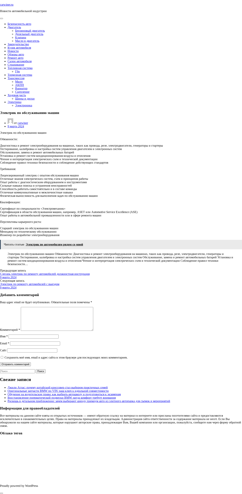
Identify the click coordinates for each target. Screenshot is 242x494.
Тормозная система (20, 74)
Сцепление (22, 91)
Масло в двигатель (27, 40)
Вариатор (21, 88)
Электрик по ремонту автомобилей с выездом (29, 284)
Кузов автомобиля (19, 47)
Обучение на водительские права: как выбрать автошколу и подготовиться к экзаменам (64, 394)
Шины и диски (25, 98)
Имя (4, 336)
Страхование (16, 64)
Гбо (17, 71)
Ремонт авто (15, 57)
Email (4, 343)
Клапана (20, 37)
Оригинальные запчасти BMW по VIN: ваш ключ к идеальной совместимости (58, 390)
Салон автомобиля (20, 61)
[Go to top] (1, 493)
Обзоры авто (16, 54)
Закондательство (18, 44)
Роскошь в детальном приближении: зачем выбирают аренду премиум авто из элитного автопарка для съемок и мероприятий (89, 401)
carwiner (23, 123)
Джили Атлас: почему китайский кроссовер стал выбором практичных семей (58, 387)
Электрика (14, 102)
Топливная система (20, 68)
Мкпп (19, 81)
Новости (13, 51)
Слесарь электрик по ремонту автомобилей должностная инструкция (45, 273)
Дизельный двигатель (29, 34)
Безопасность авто (19, 23)
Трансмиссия (16, 78)
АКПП (19, 85)
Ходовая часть (17, 95)
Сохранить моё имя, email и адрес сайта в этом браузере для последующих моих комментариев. (66, 357)
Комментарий (10, 329)
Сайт (3, 350)
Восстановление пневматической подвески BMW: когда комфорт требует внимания (62, 397)
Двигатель (14, 27)
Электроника (23, 105)
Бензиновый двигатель (30, 30)
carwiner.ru (6, 4)
